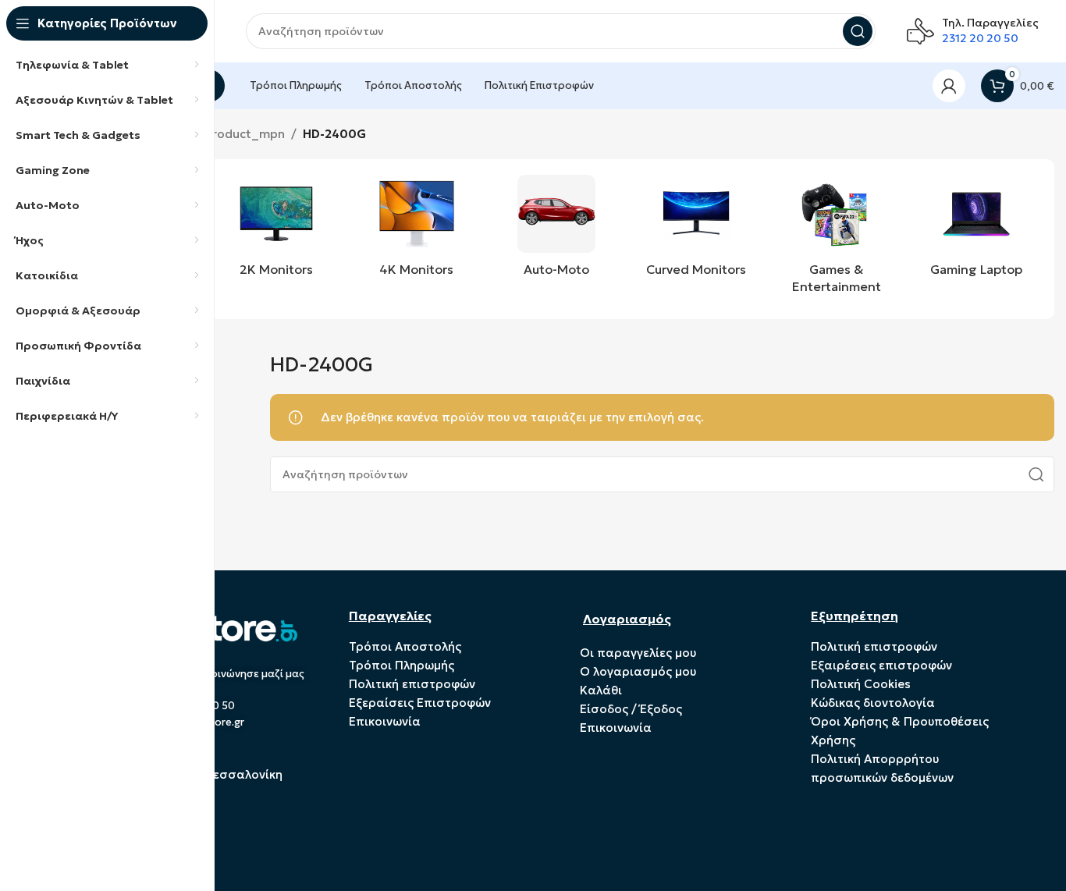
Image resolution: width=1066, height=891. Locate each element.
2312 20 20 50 (980, 38)
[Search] (857, 31)
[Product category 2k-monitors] (276, 230)
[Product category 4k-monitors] (416, 230)
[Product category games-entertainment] (836, 239)
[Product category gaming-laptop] (977, 230)
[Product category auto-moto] (556, 230)
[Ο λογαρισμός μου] (949, 85)
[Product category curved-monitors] (696, 230)
